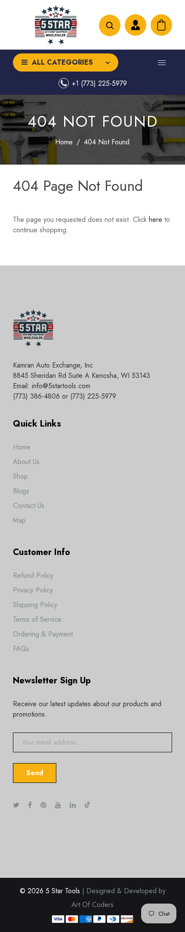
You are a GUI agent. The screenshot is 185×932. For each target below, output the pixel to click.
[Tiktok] (91, 805)
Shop (20, 476)
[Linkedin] (74, 805)
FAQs (21, 649)
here (155, 219)
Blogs (21, 491)
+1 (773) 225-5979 (99, 83)
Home (64, 142)
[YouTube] (59, 805)
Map (19, 520)
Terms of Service (37, 619)
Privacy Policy (33, 590)
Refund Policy (33, 575)
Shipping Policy (35, 605)
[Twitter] (17, 805)
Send (34, 773)
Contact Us (28, 506)
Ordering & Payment (43, 634)
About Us (26, 462)
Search (109, 25)
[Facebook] (31, 805)
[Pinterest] (44, 805)
